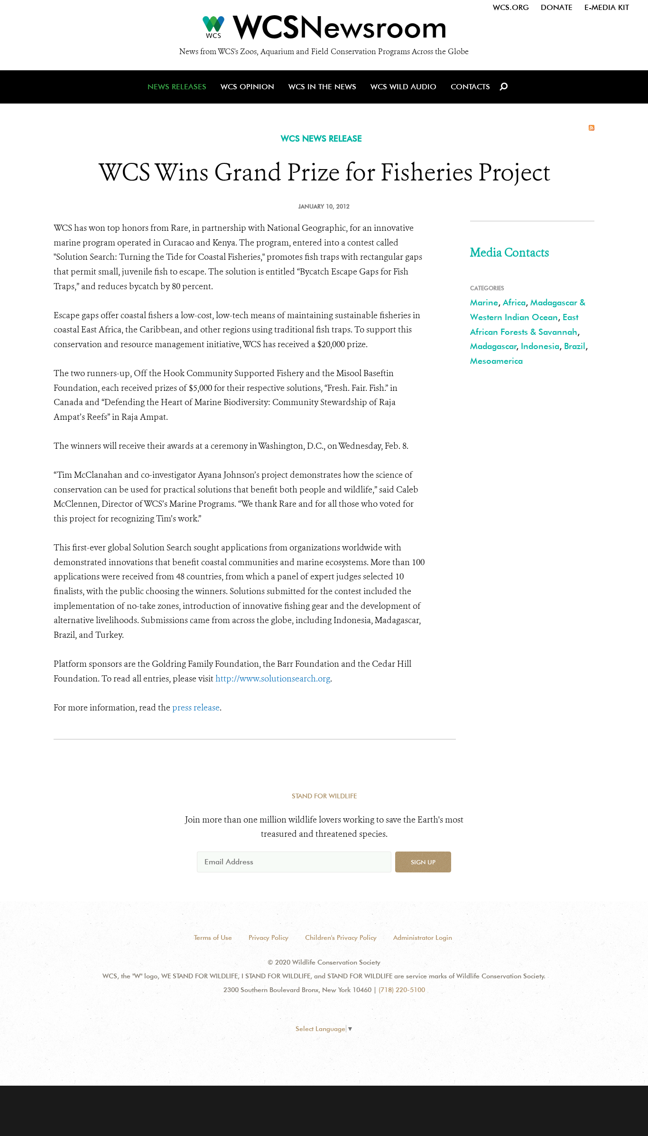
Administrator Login (422, 937)
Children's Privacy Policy (341, 937)
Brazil (574, 346)
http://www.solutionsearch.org (272, 678)
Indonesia (540, 346)
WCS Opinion (247, 86)
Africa (514, 302)
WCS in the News (322, 86)
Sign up (423, 862)
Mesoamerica (496, 361)
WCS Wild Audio (403, 86)
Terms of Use (213, 937)
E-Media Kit (606, 7)
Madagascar (493, 346)
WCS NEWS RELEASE (321, 138)
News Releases (177, 86)
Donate (557, 7)
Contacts (470, 86)
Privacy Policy (268, 937)
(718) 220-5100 (402, 990)
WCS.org (511, 7)
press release (196, 707)
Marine (484, 302)
